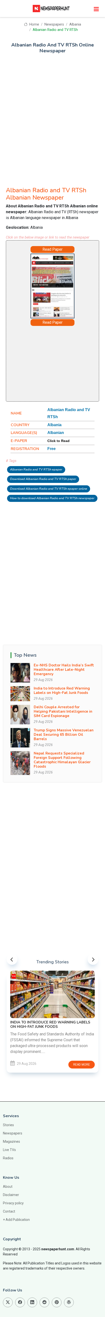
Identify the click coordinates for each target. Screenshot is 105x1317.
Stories (8, 1125)
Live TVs (9, 1149)
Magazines (11, 1141)
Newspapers (54, 24)
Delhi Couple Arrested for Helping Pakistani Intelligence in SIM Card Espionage (63, 711)
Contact (9, 1211)
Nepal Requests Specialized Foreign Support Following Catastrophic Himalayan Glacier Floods (62, 760)
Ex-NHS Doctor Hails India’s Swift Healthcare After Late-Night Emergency (64, 669)
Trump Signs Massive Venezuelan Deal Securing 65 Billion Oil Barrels (64, 734)
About (7, 1186)
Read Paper (52, 249)
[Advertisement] (52, 117)
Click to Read (58, 441)
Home (33, 24)
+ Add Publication (16, 1219)
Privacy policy (13, 1203)
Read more (81, 1064)
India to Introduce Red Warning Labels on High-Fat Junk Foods (62, 690)
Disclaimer (11, 1195)
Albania (75, 24)
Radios (8, 1158)
